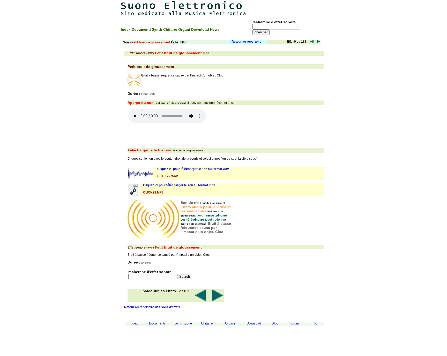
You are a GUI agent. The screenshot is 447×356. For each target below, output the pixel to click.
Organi (184, 29)
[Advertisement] (290, 8)
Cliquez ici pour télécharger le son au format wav (193, 169)
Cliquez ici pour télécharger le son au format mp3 (179, 185)
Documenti (142, 29)
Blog (275, 323)
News (215, 29)
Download (200, 29)
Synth (157, 29)
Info (314, 323)
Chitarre (170, 29)
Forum (294, 323)
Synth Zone (183, 323)
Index (126, 29)
